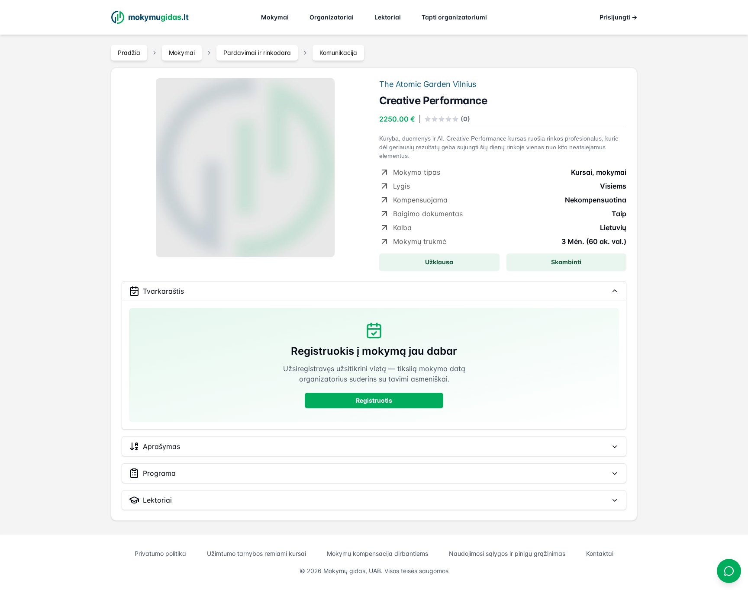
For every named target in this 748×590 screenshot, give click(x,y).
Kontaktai (599, 553)
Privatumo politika (160, 553)
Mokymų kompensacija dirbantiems (377, 553)
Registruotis (374, 400)
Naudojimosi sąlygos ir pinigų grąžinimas (507, 553)
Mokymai (275, 17)
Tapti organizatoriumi (454, 17)
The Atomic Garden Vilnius (427, 84)
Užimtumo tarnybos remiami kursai (256, 553)
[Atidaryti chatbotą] (729, 571)
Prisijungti (618, 17)
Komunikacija (338, 52)
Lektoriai (387, 17)
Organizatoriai (332, 17)
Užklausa (439, 262)
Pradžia (129, 52)
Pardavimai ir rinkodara (257, 52)
